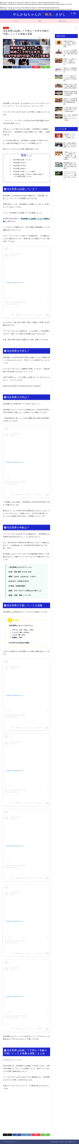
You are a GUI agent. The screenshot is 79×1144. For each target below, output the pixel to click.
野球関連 (6, 27)
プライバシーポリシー (10, 1141)
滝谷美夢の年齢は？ (20, 168)
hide (29, 155)
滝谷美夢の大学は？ (20, 166)
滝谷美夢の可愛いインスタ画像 (24, 171)
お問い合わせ (63, 21)
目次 (39, 21)
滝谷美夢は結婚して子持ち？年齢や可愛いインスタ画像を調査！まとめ (28, 175)
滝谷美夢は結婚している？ (22, 160)
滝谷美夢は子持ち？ (20, 163)
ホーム (16, 21)
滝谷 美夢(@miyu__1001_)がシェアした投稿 (27, 315)
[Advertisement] (26, 85)
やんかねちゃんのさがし (39, 14)
